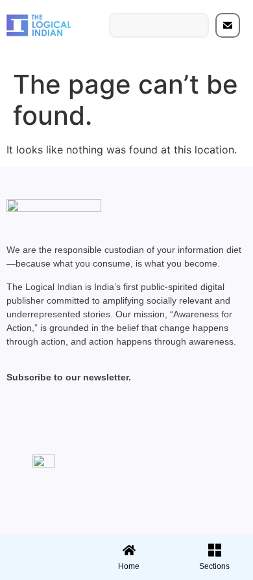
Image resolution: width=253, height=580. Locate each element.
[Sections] (41, 546)
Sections (40, 571)
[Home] (129, 550)
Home (128, 566)
